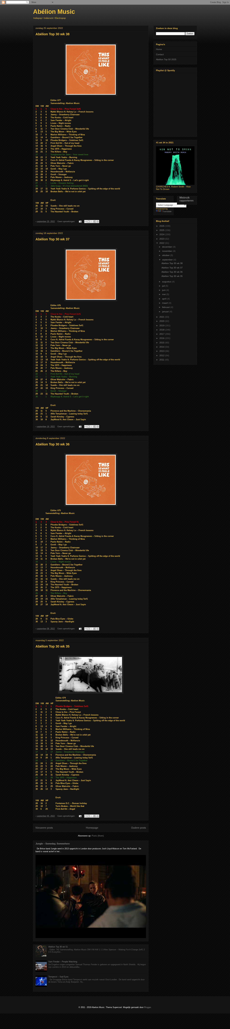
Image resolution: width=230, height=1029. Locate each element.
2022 (162, 243)
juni (164, 290)
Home (159, 49)
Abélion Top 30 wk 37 (52, 239)
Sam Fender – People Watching (62, 961)
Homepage (92, 827)
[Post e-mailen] (80, 221)
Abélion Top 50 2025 (166, 59)
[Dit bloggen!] (88, 221)
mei (164, 294)
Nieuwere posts (44, 827)
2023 (162, 239)
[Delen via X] (91, 221)
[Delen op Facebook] (94, 221)
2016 (162, 338)
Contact (160, 54)
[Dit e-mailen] (85, 221)
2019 (162, 325)
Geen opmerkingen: (66, 221)
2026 (162, 226)
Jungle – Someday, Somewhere (53, 843)
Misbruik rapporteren (186, 199)
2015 (162, 342)
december (167, 247)
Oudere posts (138, 827)
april (164, 298)
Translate (166, 211)
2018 (162, 329)
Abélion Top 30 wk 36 (52, 444)
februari (166, 307)
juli (163, 286)
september (167, 259)
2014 (162, 347)
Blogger (147, 1007)
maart (165, 303)
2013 (162, 351)
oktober (166, 255)
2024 (162, 234)
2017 (162, 334)
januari (165, 311)
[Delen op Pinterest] (97, 221)
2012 (162, 355)
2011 (162, 359)
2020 (162, 321)
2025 (162, 230)
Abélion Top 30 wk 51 (58, 947)
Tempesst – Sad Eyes (58, 977)
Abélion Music (54, 11)
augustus (167, 281)
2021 (162, 317)
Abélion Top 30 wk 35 (52, 646)
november (167, 251)
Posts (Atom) (98, 836)
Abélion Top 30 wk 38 (52, 34)
